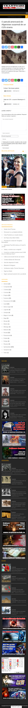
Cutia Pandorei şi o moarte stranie (13, 235)
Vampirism (6, 349)
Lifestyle (6, 312)
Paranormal (7, 335)
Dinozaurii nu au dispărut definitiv (13, 232)
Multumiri (6, 329)
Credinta (6, 289)
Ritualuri (6, 344)
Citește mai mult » (20, 372)
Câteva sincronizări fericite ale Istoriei (14, 256)
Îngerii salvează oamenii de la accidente (15, 274)
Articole (6, 284)
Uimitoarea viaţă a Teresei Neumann (14, 268)
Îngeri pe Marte (8, 271)
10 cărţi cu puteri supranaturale (18, 510)
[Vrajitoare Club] (14, 8)
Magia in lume (7, 315)
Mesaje (6, 321)
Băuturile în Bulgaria (9, 265)
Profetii (5, 338)
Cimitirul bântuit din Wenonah (12, 259)
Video (5, 352)
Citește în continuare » (16, 571)
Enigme (6, 295)
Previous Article (8, 84)
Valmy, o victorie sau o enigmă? (12, 249)
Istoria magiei (7, 306)
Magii (5, 318)
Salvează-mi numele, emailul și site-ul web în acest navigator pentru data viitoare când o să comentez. (14, 143)
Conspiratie (7, 286)
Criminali (6, 292)
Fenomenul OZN (16, 104)
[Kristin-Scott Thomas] (14, 171)
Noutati (6, 332)
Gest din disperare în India (11, 262)
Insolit (4, 186)
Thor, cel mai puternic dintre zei (16, 375)
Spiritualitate (16, 91)
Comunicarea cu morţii (16, 488)
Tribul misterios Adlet (14, 387)
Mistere (6, 324)
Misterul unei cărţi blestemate (18, 499)
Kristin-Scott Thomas (7, 189)
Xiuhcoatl (12, 398)
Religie (6, 341)
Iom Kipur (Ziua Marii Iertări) (11, 237)
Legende (6, 309)
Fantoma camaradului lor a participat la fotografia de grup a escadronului (18, 465)
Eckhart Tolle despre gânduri (11, 88)
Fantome (6, 298)
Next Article (7, 96)
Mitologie (6, 327)
